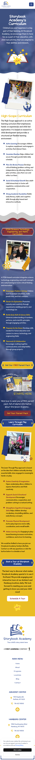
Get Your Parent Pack (17, 413)
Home (17, 663)
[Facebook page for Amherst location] (17, 709)
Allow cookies (17, 750)
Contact (17, 682)
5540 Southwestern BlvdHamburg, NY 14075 (19, 725)
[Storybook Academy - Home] (14, 4)
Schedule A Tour (17, 598)
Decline (17, 755)
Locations (17, 675)
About (17, 667)
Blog (17, 679)
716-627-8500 (19, 703)
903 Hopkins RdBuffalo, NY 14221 (19, 698)
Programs (17, 671)
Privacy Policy (19, 745)
